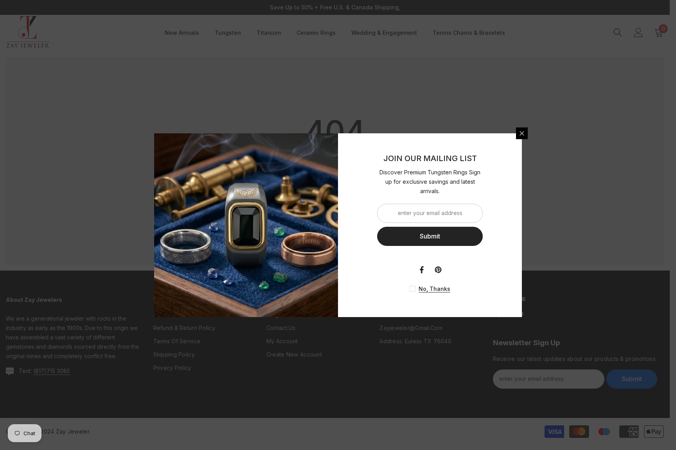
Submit (430, 236)
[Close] (522, 133)
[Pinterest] (438, 270)
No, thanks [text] (434, 288)
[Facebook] (422, 270)
